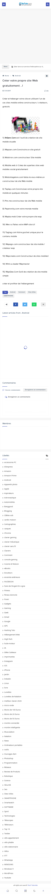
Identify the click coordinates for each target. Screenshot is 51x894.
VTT (5, 855)
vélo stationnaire (11, 847)
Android (18, 76)
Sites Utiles (32, 292)
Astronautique (10, 497)
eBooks (7, 568)
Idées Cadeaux (10, 652)
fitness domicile (10, 595)
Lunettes (7, 692)
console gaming (10, 559)
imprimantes (9, 656)
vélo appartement (11, 838)
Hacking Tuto (9, 630)
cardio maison (10, 519)
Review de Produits (12, 771)
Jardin (6, 674)
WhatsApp (8, 860)
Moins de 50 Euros (12, 718)
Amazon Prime (10, 475)
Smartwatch (9, 802)
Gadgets (7, 603)
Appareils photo (10, 484)
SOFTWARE (8, 807)
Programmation (10, 763)
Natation (7, 736)
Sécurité (7, 785)
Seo (5, 789)
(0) (47, 91)
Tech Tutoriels (33, 885)
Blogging (8, 511)
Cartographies (10, 524)
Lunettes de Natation (12, 696)
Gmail (6, 617)
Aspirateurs (9, 493)
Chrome (7, 533)
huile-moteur (9, 643)
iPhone (7, 670)
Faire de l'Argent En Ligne (14, 586)
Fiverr (6, 599)
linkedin (7, 679)
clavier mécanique (11, 542)
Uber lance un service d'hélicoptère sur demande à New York (29, 67)
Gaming (7, 608)
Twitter (7, 833)
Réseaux (7, 767)
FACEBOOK (9, 581)
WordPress (8, 873)
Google (7, 621)
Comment (22, 292)
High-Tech (8, 639)
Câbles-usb (8, 515)
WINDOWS (8, 864)
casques (7, 528)
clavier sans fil (10, 546)
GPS (6, 626)
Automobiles (9, 502)
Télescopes (8, 820)
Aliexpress (8, 466)
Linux (6, 683)
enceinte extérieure (12, 577)
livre (6, 687)
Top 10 (7, 829)
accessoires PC (10, 462)
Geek (6, 612)
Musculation (9, 732)
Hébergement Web (12, 634)
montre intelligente (12, 727)
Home (7, 76)
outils (6, 749)
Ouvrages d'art (10, 754)
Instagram (8, 661)
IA (5, 648)
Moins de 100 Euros (12, 710)
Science (7, 780)
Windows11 (9, 869)
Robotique (8, 776)
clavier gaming (10, 537)
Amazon (7, 471)
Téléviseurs (8, 824)
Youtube (7, 877)
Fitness (7, 590)
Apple (6, 489)
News (6, 740)
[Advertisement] (25, 36)
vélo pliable (9, 842)
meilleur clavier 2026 (13, 701)
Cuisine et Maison (11, 564)
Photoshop (8, 758)
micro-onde (9, 705)
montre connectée (11, 723)
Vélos (6, 851)
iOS (5, 665)
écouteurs (8, 573)
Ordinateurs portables (13, 745)
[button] (15, 304)
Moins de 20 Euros (12, 714)
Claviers (7, 550)
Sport (6, 811)
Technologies (9, 816)
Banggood (8, 506)
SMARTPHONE (8, 296)
